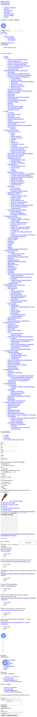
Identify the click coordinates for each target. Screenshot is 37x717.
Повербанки (11, 95)
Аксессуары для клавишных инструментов (20, 336)
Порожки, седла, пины (17, 203)
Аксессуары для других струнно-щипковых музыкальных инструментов (20, 154)
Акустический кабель (17, 291)
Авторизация (11, 40)
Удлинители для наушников (19, 300)
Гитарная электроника (14, 158)
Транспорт (11, 105)
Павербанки (11, 399)
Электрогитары (12, 123)
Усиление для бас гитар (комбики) (21, 175)
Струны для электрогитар (15, 67)
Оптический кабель (17, 316)
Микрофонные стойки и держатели (21, 277)
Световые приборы (13, 352)
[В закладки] (3, 543)
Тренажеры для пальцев (18, 152)
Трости (13, 233)
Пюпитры (14, 278)
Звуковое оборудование (11, 250)
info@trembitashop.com (10, 680)
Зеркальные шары (13, 368)
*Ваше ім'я (4, 711)
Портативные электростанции (16, 400)
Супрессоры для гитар (17, 148)
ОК (2, 455)
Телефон (3, 700)
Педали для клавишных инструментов (22, 344)
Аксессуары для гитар (14, 131)
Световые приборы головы (19, 355)
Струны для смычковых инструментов (19, 66)
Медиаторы (11, 186)
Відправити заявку (12, 715)
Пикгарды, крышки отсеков (19, 202)
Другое (13, 133)
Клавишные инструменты (11, 322)
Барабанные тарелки (14, 410)
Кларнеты (10, 241)
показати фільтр (5, 432)
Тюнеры (13, 139)
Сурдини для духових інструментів (21, 231)
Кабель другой (12, 303)
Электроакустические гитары (16, 122)
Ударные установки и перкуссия (13, 402)
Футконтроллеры (16, 184)
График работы (5, 1)
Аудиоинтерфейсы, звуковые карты (18, 256)
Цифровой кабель (16, 302)
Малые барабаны (13, 407)
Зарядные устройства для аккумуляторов (23, 386)
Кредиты (6, 9)
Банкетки (14, 338)
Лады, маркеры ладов (17, 200)
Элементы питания (13, 109)
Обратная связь (5, 3)
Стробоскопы (15, 358)
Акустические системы (14, 255)
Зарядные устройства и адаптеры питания (20, 91)
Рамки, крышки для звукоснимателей (22, 205)
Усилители (11, 272)
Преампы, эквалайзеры (18, 163)
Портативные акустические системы (18, 97)
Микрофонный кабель (17, 297)
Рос (2, 33)
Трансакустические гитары (15, 119)
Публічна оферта (9, 14)
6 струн (5, 485)
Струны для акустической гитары (17, 59)
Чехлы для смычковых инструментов (22, 377)
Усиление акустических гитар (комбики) (23, 173)
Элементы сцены (13, 283)
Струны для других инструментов (18, 62)
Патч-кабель (14, 299)
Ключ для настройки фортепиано (21, 349)
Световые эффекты (16, 353)
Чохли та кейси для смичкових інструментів (21, 375)
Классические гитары (14, 117)
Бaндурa (13, 128)
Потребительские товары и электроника (16, 70)
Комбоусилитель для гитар (15, 172)
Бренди (6, 667)
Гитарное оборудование (11, 130)
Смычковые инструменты (11, 369)
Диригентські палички (17, 253)
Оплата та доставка (9, 7)
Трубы (9, 245)
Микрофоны (11, 263)
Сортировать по (5, 513)
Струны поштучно (13, 69)
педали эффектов (16, 211)
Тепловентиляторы (13, 102)
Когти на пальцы (16, 189)
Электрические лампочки (15, 108)
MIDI (12, 289)
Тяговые (13, 388)
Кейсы (13, 134)
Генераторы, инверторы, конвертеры (18, 76)
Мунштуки (14, 225)
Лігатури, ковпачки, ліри (18, 224)
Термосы (10, 103)
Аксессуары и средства (14, 217)
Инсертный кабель (16, 294)
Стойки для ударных (17, 419)
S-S (14, 472)
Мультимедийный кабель (18, 314)
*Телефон (3, 713)
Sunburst (5, 469)
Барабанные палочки (14, 411)
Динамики (11, 258)
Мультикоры (14, 313)
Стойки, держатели (16, 137)
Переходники (11, 319)
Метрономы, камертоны (15, 192)
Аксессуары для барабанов (15, 422)
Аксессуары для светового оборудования (20, 360)
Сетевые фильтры (13, 98)
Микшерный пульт (13, 264)
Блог (5, 669)
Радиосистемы (12, 269)
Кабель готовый (12, 288)
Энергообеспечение (10, 383)
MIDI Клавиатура (13, 327)
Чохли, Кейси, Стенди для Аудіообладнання (20, 274)
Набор (4, 488)
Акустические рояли (17, 333)
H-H (4, 472)
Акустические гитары (14, 114)
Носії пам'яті (11, 94)
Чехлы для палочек (16, 421)
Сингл (13, 169)
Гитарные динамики (17, 183)
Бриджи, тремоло (16, 197)
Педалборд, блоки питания (19, 214)
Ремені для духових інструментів (20, 227)
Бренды (6, 17)
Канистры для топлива (17, 86)
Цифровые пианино (13, 325)
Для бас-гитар (15, 167)
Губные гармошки (13, 238)
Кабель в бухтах (12, 286)
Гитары (6, 111)
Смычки (10, 374)
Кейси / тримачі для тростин (19, 222)
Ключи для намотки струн (18, 150)
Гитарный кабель (16, 292)
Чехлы (13, 141)
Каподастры (14, 142)
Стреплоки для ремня (17, 144)
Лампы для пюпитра (17, 275)
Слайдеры (14, 145)
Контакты (7, 12)
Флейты (10, 247)
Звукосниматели (12, 164)
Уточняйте (28, 542)
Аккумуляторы (15, 78)
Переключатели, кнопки (18, 159)
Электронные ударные (14, 404)
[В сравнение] (1, 543)
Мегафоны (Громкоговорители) (17, 261)
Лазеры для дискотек (14, 361)
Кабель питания (15, 311)
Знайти (3, 30)
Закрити (3, 715)
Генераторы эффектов (14, 363)
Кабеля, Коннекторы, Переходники (14, 285)
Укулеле (10, 120)
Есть (4, 475)
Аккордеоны (11, 328)
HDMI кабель (15, 305)
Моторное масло (16, 87)
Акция (6, 56)
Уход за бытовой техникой (15, 106)
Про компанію (8, 10)
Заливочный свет (16, 357)
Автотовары (11, 72)
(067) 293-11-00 (5, 4)
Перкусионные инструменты (16, 413)
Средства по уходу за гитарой (19, 147)
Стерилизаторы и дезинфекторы (17, 100)
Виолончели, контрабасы (15, 372)
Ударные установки (13, 405)
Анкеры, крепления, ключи (19, 195)
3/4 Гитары (11, 112)
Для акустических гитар (18, 166)
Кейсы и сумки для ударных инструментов (23, 418)
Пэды (9, 408)
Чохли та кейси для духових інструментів (23, 235)
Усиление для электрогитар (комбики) (22, 177)
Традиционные (15, 188)
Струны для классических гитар (17, 64)
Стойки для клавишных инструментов (22, 339)
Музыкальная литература (18, 236)
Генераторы (11, 389)
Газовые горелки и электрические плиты (20, 75)
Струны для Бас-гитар (14, 61)
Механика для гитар (13, 194)
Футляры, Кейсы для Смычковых (21, 378)
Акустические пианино (14, 330)
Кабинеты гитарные (17, 180)
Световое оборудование (11, 350)
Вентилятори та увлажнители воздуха (19, 73)
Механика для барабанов (18, 424)
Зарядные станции (16, 80)
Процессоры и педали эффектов (17, 209)
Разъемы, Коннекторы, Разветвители (18, 321)
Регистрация (11, 38)
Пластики (14, 425)
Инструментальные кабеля (19, 296)
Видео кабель (15, 310)
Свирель (10, 244)
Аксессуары (11, 252)
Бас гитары (11, 116)
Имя (2, 698)
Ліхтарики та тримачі (14, 92)
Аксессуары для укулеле (15, 156)
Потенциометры (16, 161)
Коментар (3, 705)
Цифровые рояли (16, 335)
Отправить (4, 706)
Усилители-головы (16, 178)
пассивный (6, 482)
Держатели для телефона (15, 89)
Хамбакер (14, 170)
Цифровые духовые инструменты (17, 249)
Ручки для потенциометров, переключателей (19, 207)
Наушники (11, 266)
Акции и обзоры (9, 15)
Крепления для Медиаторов (19, 191)
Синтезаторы (11, 324)
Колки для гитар (16, 199)
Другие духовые (12, 239)
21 (3, 478)
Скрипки (10, 371)
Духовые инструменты (11, 216)
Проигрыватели (12, 267)
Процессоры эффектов (17, 213)
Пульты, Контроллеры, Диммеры (17, 364)
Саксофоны (11, 242)
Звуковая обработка (13, 260)
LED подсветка (12, 366)
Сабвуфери (11, 271)
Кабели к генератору (17, 84)
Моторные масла (16, 394)
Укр (5, 33)
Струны (6, 58)
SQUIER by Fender (8, 465)
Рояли (9, 332)
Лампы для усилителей (18, 181)
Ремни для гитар (16, 136)
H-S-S (22, 462)
